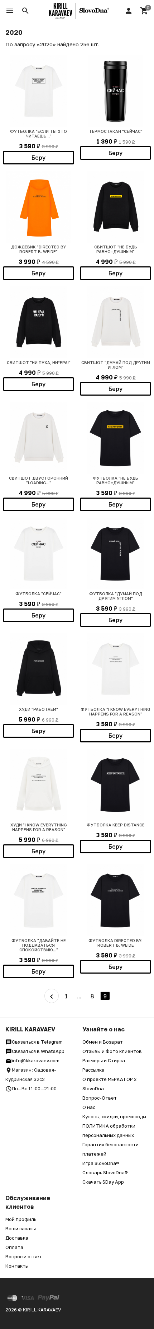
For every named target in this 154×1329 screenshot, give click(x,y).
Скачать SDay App (103, 1182)
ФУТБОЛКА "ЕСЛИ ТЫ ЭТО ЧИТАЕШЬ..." (38, 133)
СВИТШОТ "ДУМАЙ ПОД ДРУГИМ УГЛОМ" (115, 364)
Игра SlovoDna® (100, 1163)
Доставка (16, 1238)
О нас (88, 1107)
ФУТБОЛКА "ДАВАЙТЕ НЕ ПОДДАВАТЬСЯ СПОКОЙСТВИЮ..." (38, 945)
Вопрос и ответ (23, 1256)
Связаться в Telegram (37, 1042)
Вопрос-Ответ (99, 1098)
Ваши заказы (20, 1228)
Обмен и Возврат (102, 1042)
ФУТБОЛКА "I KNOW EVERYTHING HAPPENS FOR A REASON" (115, 711)
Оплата (14, 1247)
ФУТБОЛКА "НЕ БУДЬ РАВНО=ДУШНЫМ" (115, 480)
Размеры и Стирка (103, 1060)
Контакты (17, 1266)
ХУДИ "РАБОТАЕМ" (38, 709)
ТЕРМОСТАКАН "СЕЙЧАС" (116, 131)
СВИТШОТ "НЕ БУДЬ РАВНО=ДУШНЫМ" (115, 249)
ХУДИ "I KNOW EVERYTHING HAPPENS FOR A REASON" (38, 827)
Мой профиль (20, 1219)
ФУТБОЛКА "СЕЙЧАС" (38, 593)
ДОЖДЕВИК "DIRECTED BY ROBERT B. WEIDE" (38, 249)
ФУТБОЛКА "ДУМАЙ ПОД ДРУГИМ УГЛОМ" (115, 596)
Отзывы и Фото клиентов (112, 1051)
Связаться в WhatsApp (38, 1051)
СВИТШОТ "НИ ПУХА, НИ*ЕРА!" (39, 362)
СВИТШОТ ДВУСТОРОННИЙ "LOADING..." (38, 480)
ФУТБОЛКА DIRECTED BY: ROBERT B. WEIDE (115, 942)
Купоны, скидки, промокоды (114, 1116)
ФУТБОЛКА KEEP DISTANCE (116, 824)
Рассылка (93, 1070)
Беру (38, 157)
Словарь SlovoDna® (105, 1172)
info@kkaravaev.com (35, 1060)
